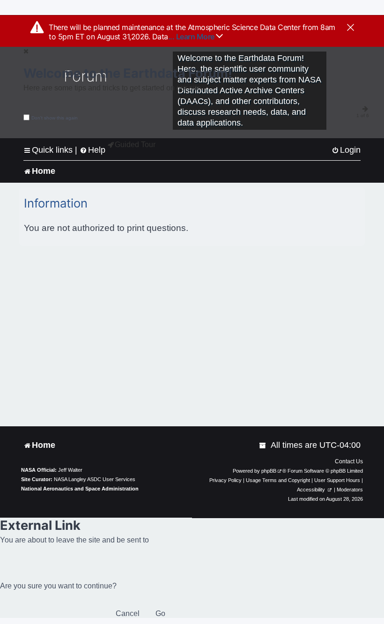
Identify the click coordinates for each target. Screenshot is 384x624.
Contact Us (349, 461)
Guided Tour (135, 145)
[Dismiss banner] (350, 28)
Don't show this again (54, 117)
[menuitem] (346, 150)
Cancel (128, 613)
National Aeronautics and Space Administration (80, 488)
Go (160, 613)
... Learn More (192, 36)
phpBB (268, 471)
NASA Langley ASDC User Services (94, 479)
